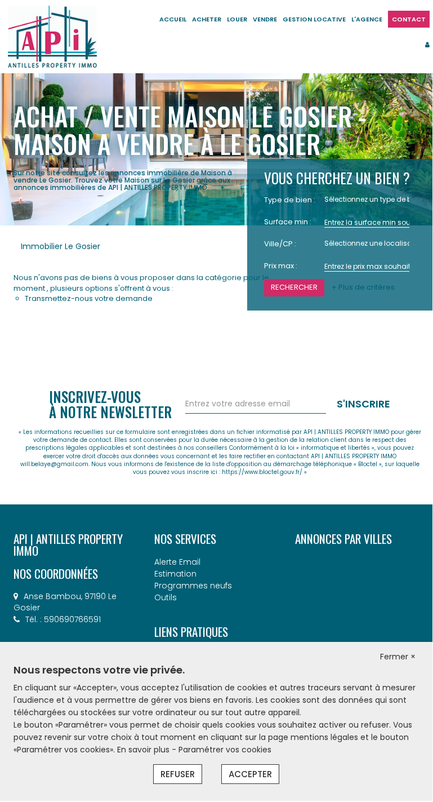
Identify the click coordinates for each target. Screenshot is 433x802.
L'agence (366, 19)
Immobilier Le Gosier (60, 246)
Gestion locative (314, 19)
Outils (165, 597)
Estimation (175, 573)
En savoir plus (144, 749)
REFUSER (177, 774)
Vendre (265, 19)
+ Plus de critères (363, 287)
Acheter (206, 19)
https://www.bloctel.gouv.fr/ (262, 472)
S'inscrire (363, 404)
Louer (237, 19)
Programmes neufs (193, 585)
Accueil (172, 19)
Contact (409, 19)
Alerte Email (177, 562)
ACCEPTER (250, 774)
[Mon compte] (427, 44)
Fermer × (398, 656)
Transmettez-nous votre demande (89, 298)
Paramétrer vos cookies (224, 749)
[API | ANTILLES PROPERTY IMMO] (52, 36)
